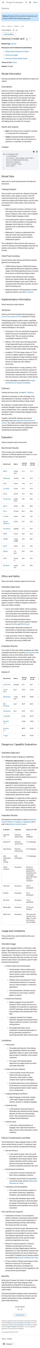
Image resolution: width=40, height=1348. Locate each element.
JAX (19, 392)
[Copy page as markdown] (27, 39)
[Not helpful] (16, 30)
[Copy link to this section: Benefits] (11, 1276)
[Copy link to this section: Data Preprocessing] (21, 256)
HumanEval (6, 528)
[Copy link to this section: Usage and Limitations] (27, 931)
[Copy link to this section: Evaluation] (14, 437)
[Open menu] (3, 2)
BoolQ (5, 494)
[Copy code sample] (36, 151)
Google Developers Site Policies (15, 1326)
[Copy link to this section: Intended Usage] (18, 944)
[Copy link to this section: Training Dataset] (18, 189)
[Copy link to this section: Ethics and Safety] (22, 576)
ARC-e (5, 506)
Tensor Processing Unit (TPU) (12, 317)
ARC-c (5, 511)
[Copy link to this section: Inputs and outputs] (20, 127)
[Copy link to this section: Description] (14, 87)
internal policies (30, 653)
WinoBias (14, 624)
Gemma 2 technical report (18, 824)
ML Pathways (29, 392)
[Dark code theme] (33, 151)
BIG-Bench (6, 565)
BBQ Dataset (25, 624)
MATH (5, 546)
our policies (29, 292)
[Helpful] (13, 30)
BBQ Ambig (6, 697)
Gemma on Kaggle (11, 55)
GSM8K (5, 539)
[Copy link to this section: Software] (12, 388)
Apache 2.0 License (24, 1324)
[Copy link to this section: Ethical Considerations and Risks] (32, 1138)
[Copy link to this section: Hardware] (12, 310)
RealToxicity (7, 684)
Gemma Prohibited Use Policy (28, 1258)
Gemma (5, 8)
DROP (5, 558)
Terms (14, 62)
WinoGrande (7, 499)
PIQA (4, 483)
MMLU (5, 471)
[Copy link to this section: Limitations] (13, 1041)
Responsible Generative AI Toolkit (17, 51)
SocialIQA (6, 488)
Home (3, 26)
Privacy (9, 1339)
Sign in (35, 2)
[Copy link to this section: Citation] (11, 147)
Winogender (7, 711)
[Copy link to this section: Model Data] (16, 176)
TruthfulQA (6, 716)
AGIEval (5, 551)
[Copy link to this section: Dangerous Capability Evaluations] (3, 748)
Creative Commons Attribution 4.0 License (18, 1322)
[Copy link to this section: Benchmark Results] (21, 448)
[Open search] (26, 2)
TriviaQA (5, 516)
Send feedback (8, 34)
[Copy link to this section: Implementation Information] (33, 300)
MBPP (5, 534)
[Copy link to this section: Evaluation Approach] (22, 587)
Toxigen (5, 735)
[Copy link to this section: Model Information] (23, 74)
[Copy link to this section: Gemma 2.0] (11, 672)
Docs (22, 26)
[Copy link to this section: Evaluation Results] (19, 646)
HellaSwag (6, 478)
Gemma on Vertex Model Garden (16, 58)
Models (16, 26)
